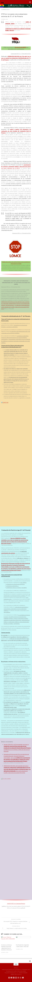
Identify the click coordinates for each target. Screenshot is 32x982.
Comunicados (5, 9)
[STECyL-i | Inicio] (3, 2)
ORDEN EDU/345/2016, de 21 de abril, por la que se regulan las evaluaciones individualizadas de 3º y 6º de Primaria (16, 58)
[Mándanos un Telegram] (23, 978)
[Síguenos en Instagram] (18, 978)
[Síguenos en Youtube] (16, 978)
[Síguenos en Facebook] (11, 978)
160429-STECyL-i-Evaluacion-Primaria (16, 903)
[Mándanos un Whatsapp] (20, 978)
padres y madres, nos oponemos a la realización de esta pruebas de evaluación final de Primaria (16, 131)
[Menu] (30, 2)
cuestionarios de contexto (8, 553)
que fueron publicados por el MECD (10, 168)
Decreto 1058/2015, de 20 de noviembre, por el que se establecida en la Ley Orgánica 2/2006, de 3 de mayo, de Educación (17, 748)
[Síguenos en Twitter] (14, 978)
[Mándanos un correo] (9, 978)
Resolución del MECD (20, 47)
